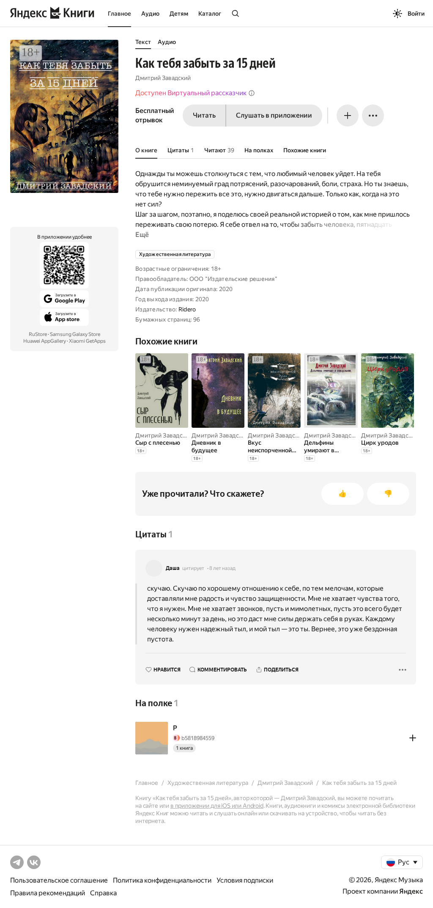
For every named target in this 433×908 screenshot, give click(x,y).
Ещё (142, 235)
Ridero (187, 309)
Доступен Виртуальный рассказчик (191, 93)
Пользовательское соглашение (59, 880)
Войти (416, 13)
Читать (204, 115)
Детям (179, 13)
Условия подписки (244, 880)
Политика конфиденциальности (162, 880)
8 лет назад (222, 568)
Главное (119, 13)
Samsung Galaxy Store (75, 334)
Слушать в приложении (274, 115)
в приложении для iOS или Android (216, 805)
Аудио (150, 13)
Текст (143, 42)
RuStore (38, 334)
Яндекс (411, 891)
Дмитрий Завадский (163, 77)
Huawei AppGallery (44, 341)
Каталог (209, 13)
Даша (173, 568)
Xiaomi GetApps (87, 341)
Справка (103, 893)
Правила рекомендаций (47, 893)
